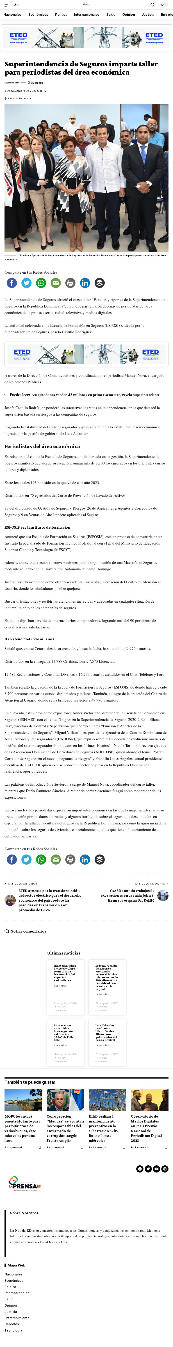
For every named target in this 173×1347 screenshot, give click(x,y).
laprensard (12, 82)
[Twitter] (148, 1169)
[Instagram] (164, 1169)
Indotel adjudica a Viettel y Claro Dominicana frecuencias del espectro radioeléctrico (65, 973)
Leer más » (61, 985)
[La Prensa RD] (86, 4)
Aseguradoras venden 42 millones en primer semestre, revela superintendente (96, 394)
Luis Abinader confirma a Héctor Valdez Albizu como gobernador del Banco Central (106, 1032)
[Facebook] (139, 1169)
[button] (8, 5)
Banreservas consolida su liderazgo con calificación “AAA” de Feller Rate (64, 1032)
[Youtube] (156, 1169)
